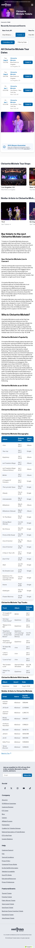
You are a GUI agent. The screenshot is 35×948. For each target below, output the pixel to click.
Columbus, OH (8, 42)
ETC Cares (5, 810)
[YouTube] (24, 788)
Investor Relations (7, 839)
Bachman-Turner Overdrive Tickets (12, 911)
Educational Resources (9, 878)
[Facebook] (5, 788)
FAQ (3, 854)
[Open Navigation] (32, 4)
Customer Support (7, 850)
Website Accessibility (8, 871)
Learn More (26, 148)
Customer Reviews (7, 807)
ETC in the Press (7, 835)
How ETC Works (7, 875)
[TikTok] (30, 788)
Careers (4, 818)
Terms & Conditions (8, 857)
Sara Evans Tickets (7, 907)
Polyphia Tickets (7, 897)
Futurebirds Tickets (7, 914)
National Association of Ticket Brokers (13, 832)
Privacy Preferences (8, 882)
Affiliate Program (7, 821)
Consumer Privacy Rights (9, 864)
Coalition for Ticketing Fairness (11, 828)
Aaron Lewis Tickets (8, 904)
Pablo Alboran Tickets (8, 900)
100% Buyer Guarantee (9, 803)
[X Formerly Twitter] (11, 788)
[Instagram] (17, 788)
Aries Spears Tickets (8, 918)
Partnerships (5, 825)
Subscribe (27, 775)
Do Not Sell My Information (10, 868)
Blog (3, 814)
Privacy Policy (6, 861)
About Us (4, 800)
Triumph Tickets (6, 893)
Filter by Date (22, 42)
